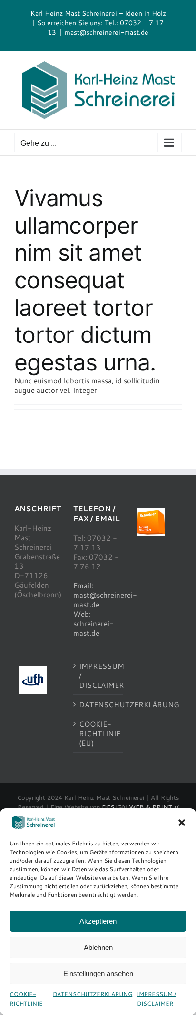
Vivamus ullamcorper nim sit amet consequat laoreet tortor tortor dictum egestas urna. (85, 280)
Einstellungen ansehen (98, 973)
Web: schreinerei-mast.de (93, 623)
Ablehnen (98, 947)
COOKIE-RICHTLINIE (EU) (98, 733)
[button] (181, 822)
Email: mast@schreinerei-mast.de (105, 594)
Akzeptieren (98, 921)
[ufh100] (33, 669)
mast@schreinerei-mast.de (106, 32)
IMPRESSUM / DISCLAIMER (156, 998)
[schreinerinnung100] (151, 511)
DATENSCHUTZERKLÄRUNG (92, 993)
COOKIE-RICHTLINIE (26, 998)
